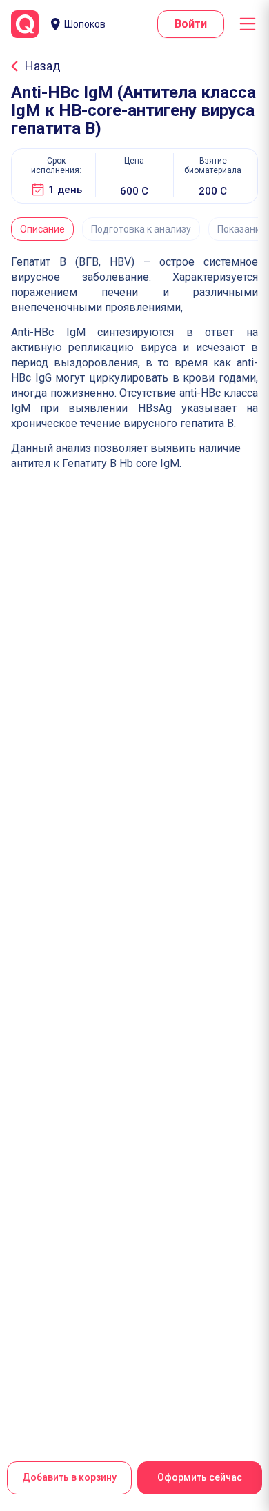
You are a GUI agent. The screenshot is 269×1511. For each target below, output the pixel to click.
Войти (191, 23)
